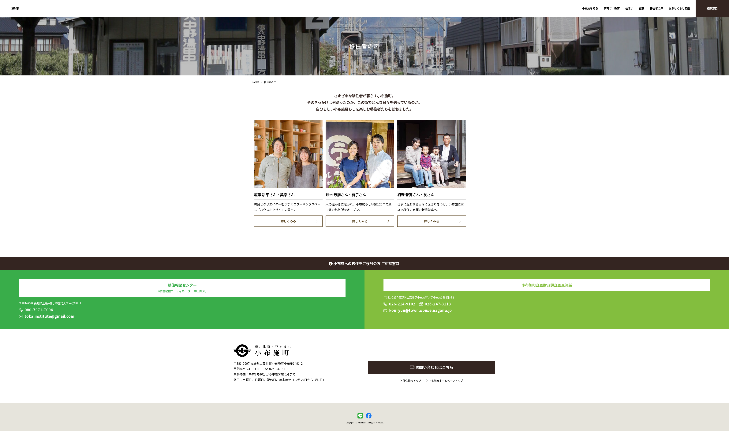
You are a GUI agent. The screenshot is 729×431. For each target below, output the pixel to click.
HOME (255, 82)
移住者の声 (656, 8)
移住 (15, 8)
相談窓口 (712, 8)
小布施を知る (590, 8)
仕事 (641, 8)
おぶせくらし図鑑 (679, 8)
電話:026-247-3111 (247, 368)
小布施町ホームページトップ (445, 380)
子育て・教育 (612, 8)
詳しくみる (288, 221)
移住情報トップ (412, 380)
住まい (629, 8)
